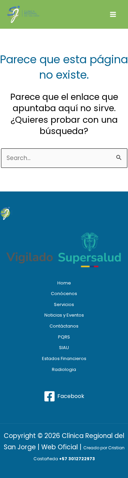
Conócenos (64, 293)
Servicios (64, 304)
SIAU (64, 347)
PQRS (64, 337)
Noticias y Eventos (64, 315)
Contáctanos (64, 326)
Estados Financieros (64, 358)
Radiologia (64, 369)
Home (64, 283)
